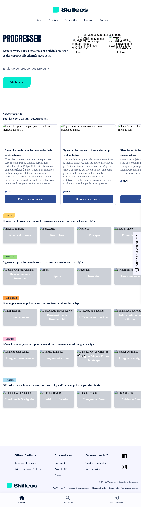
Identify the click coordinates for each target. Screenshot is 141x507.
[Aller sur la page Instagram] (124, 467)
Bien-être (53, 20)
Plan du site (114, 488)
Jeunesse (104, 20)
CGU (55, 488)
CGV (63, 488)
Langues (88, 20)
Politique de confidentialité (78, 488)
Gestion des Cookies (129, 488)
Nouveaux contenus (12, 114)
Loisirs (38, 20)
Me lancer (16, 82)
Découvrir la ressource (30, 199)
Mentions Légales (99, 488)
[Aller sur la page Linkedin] (124, 456)
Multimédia (71, 20)
